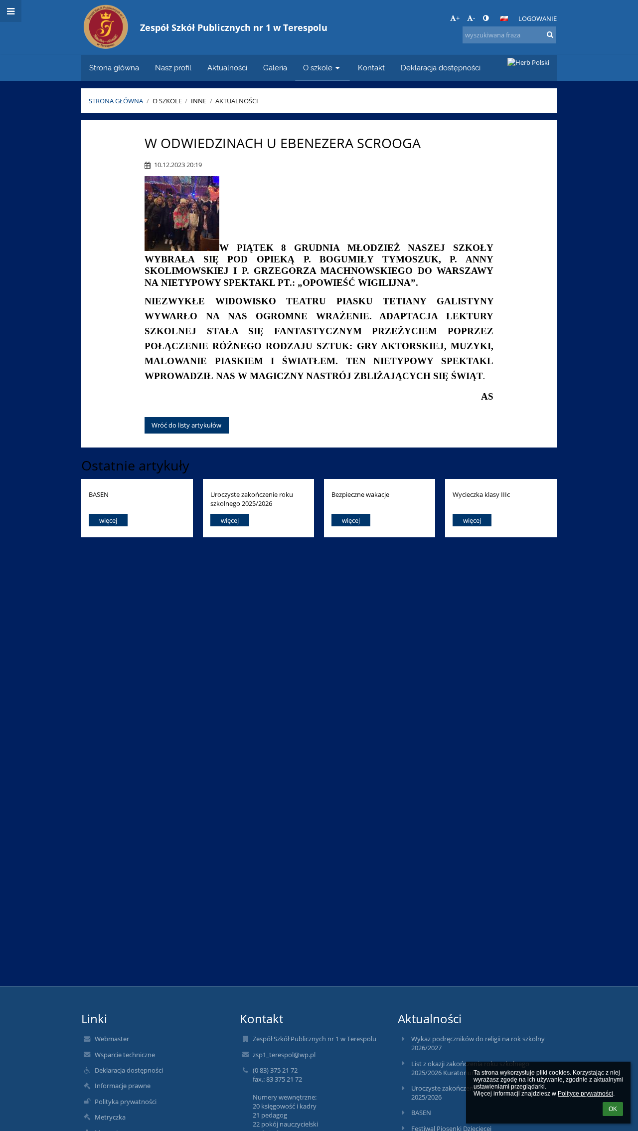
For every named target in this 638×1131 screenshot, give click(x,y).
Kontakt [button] (371, 67)
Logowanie (537, 18)
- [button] (474, 17)
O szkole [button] (317, 67)
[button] (485, 18)
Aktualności (236, 100)
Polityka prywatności (126, 1101)
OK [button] (613, 1109)
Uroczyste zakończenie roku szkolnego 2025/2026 (251, 498)
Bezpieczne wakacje (360, 494)
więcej (108, 520)
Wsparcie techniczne (125, 1054)
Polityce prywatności (585, 1093)
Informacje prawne (123, 1085)
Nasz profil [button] (173, 67)
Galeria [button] (275, 67)
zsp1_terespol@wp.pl (284, 1054)
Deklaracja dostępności (129, 1070)
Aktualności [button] (227, 67)
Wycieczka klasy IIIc (481, 494)
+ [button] (458, 17)
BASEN (99, 494)
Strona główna (116, 100)
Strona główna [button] (114, 67)
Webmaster (112, 1038)
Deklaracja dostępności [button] (440, 67)
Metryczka (110, 1117)
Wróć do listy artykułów (186, 425)
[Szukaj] (550, 34)
